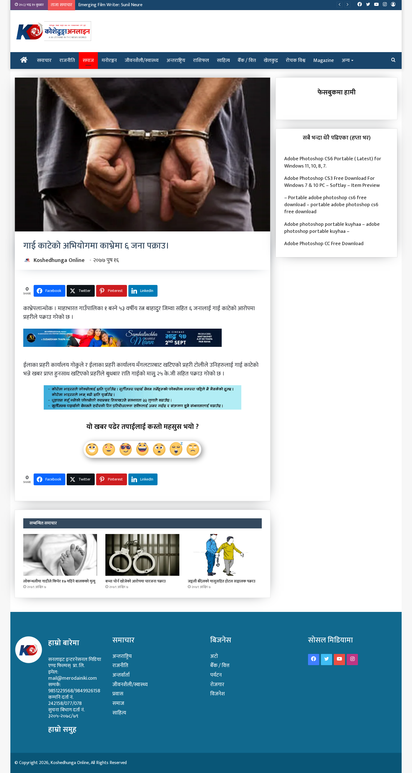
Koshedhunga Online (59, 260)
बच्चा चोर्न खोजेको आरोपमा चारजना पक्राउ (135, 581)
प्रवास (117, 694)
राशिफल (201, 60)
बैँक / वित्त (247, 60)
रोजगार (217, 684)
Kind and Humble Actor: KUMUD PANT (114, 5)
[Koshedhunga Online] (53, 31)
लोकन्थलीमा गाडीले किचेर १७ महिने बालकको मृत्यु (59, 581)
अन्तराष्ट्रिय (175, 60)
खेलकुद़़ (271, 60)
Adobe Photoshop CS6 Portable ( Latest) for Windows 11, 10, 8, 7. (332, 162)
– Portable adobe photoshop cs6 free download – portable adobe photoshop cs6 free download (331, 205)
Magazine (323, 60)
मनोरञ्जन (109, 60)
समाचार (44, 60)
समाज (88, 60)
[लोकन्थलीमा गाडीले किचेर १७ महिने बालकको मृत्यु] (60, 555)
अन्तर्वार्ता (121, 675)
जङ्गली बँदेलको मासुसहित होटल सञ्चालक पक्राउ (221, 581)
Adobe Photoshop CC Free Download (324, 244)
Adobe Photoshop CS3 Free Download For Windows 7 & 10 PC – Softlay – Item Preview (332, 182)
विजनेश (217, 694)
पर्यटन (216, 675)
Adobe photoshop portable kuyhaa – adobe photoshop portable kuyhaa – (332, 228)
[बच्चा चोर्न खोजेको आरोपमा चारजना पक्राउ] (142, 555)
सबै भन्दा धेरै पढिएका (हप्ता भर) (337, 138)
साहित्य (223, 60)
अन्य (346, 60)
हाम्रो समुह (62, 729)
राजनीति (67, 60)
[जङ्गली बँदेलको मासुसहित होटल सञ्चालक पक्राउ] (225, 555)
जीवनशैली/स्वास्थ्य (142, 60)
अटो (214, 656)
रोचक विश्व (295, 60)
